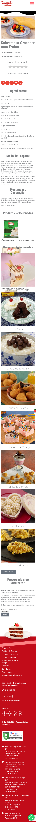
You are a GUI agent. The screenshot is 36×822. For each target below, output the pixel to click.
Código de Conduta (9, 657)
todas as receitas (12, 605)
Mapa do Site (6, 648)
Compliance (6, 669)
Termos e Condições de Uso (12, 675)
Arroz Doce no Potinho (18, 368)
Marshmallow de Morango (18, 447)
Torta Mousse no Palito (18, 289)
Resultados (5, 611)
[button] (3, 83)
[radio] (10, 67)
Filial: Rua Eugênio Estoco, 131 (14, 762)
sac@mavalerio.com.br (12, 701)
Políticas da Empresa (9, 651)
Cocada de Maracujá (18, 565)
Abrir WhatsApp (7, 696)
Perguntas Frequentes (10, 654)
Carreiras (5, 666)
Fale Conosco (7, 672)
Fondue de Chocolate (18, 486)
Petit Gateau (18, 329)
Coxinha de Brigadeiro (18, 408)
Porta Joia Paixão (18, 526)
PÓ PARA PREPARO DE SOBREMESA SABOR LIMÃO (17, 240)
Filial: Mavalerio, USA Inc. (13, 813)
